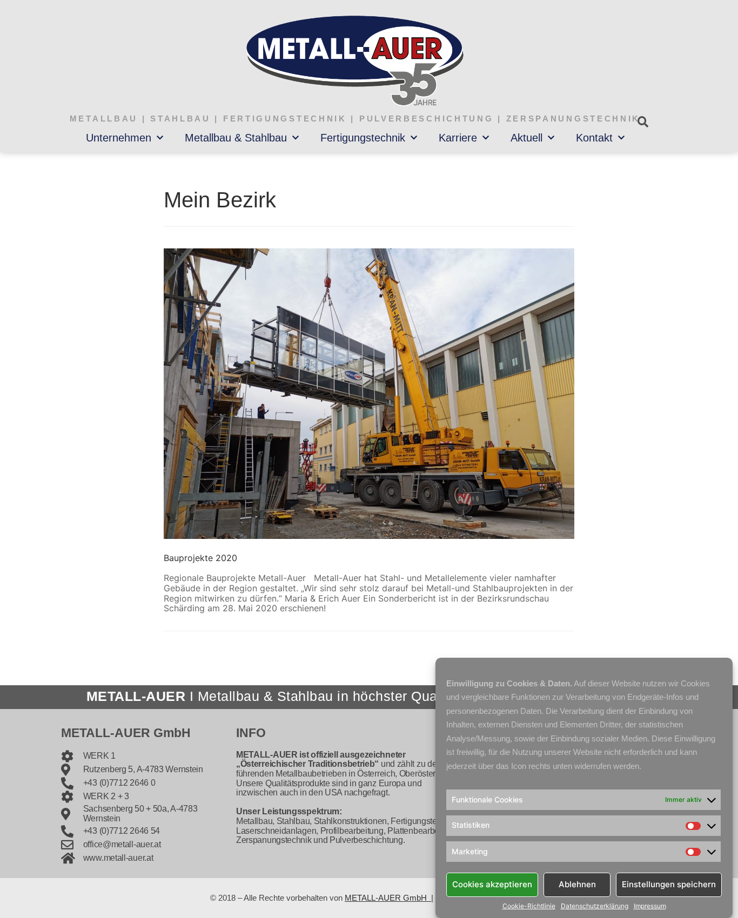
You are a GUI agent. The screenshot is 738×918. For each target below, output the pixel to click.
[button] (643, 122)
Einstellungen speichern (669, 884)
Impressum (650, 906)
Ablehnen (577, 884)
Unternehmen (118, 138)
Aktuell (526, 138)
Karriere (458, 138)
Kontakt (594, 138)
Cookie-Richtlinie (528, 906)
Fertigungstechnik (362, 138)
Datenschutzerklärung (594, 906)
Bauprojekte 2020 (200, 557)
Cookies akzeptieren (492, 884)
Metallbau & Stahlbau (236, 138)
